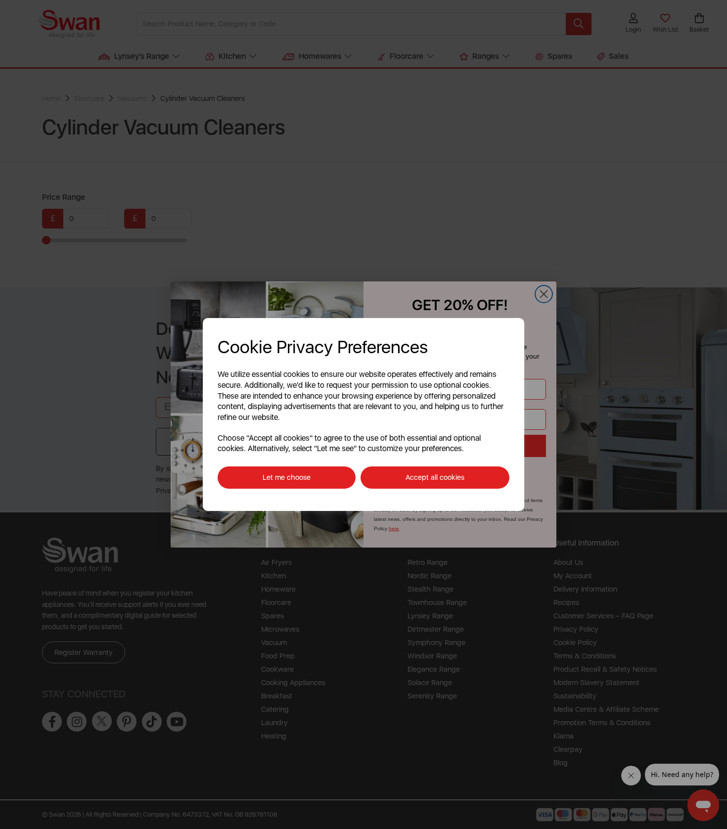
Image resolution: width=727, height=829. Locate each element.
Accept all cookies (435, 477)
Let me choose (287, 477)
